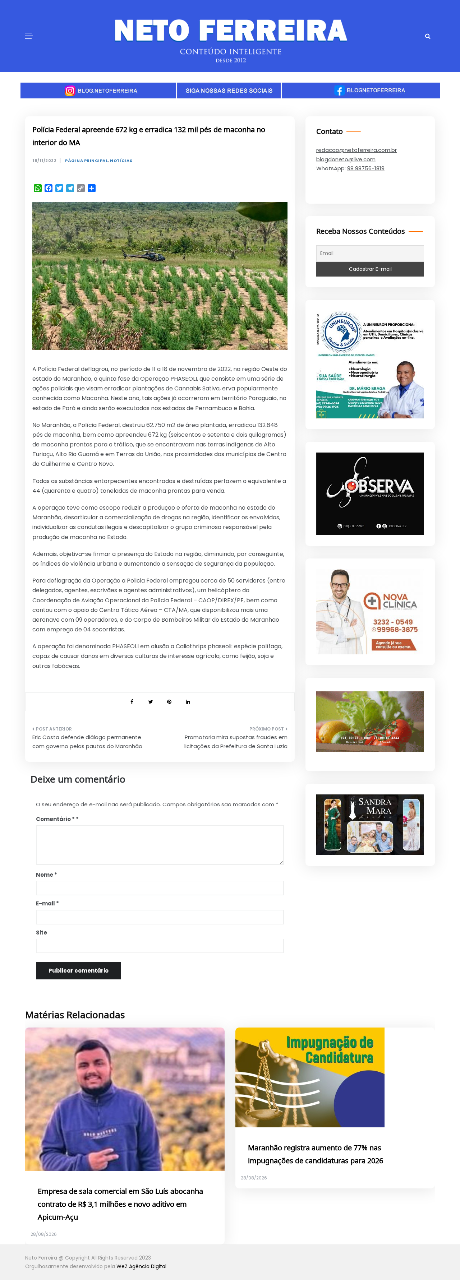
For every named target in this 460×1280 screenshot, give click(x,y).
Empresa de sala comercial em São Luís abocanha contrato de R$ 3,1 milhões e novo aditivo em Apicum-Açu (120, 1204)
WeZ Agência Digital (141, 1266)
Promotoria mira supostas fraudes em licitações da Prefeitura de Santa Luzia (236, 741)
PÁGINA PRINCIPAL (86, 160)
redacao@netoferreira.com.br (356, 150)
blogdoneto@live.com (346, 159)
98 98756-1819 (366, 168)
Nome (46, 874)
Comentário (55, 819)
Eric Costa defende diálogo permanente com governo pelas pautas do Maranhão (87, 741)
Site (41, 932)
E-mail (47, 903)
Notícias (121, 160)
